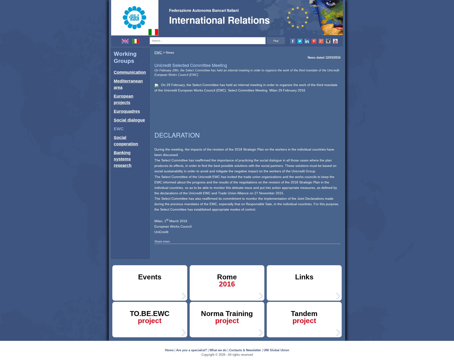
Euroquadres (127, 111)
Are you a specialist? (191, 350)
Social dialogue (129, 120)
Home (169, 350)
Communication (130, 72)
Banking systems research (122, 159)
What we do (218, 350)
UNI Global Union (276, 350)
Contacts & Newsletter (245, 350)
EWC (119, 128)
